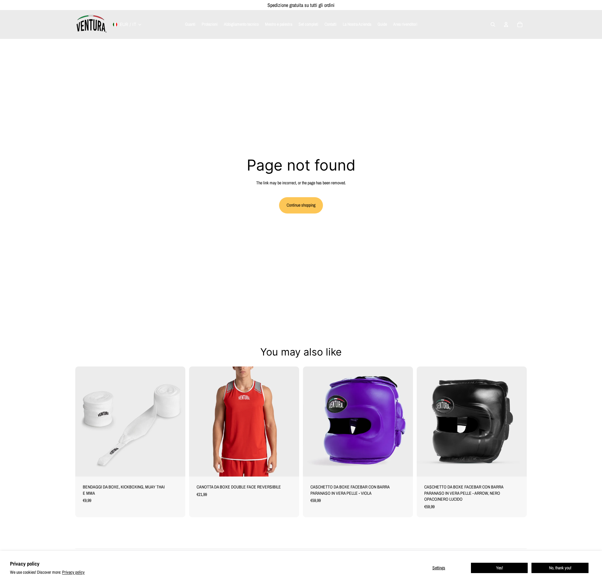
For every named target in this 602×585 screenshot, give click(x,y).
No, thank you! (560, 568)
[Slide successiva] (289, 421)
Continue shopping (301, 205)
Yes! (499, 568)
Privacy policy (73, 572)
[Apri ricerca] (493, 24)
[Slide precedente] (198, 421)
